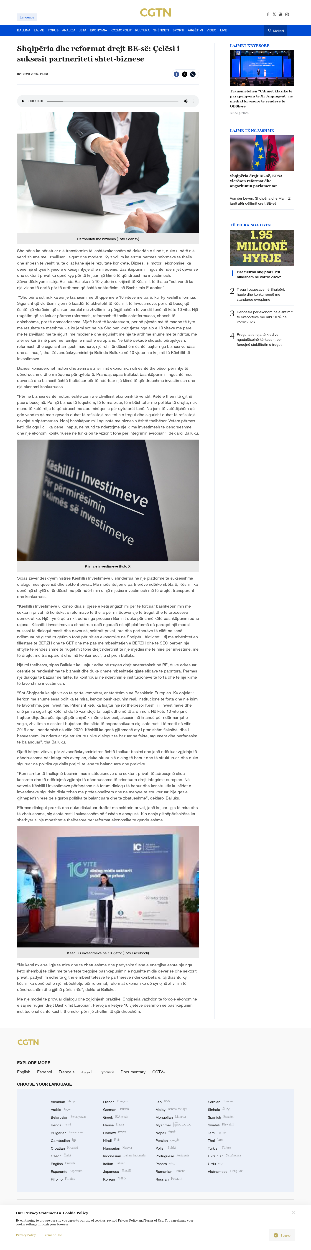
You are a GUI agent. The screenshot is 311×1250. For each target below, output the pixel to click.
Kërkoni (278, 31)
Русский (106, 1071)
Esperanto (66, 1171)
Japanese (117, 1171)
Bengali (61, 1125)
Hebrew (114, 1132)
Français (66, 1071)
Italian (114, 1163)
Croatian (64, 1148)
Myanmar (173, 1125)
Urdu (216, 1163)
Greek (115, 1117)
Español (44, 1071)
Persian (168, 1140)
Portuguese (172, 1156)
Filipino (63, 1179)
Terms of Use (52, 1235)
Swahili (221, 1125)
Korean (115, 1179)
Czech (61, 1156)
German (116, 1109)
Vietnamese (225, 1171)
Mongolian (171, 1117)
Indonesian (124, 1156)
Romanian (170, 1171)
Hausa (113, 1125)
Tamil (217, 1132)
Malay (171, 1109)
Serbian (220, 1102)
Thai (215, 1140)
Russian (169, 1179)
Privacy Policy (26, 1235)
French (115, 1102)
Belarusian (68, 1117)
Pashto (165, 1163)
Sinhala (219, 1109)
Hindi (111, 1140)
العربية (86, 1071)
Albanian (63, 1102)
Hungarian (117, 1148)
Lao (163, 1102)
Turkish (219, 1148)
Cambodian (63, 1140)
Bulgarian (67, 1132)
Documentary (133, 1071)
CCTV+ (159, 1071)
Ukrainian (224, 1156)
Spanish (221, 1117)
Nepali (165, 1132)
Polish (166, 1148)
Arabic (61, 1109)
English (23, 1071)
